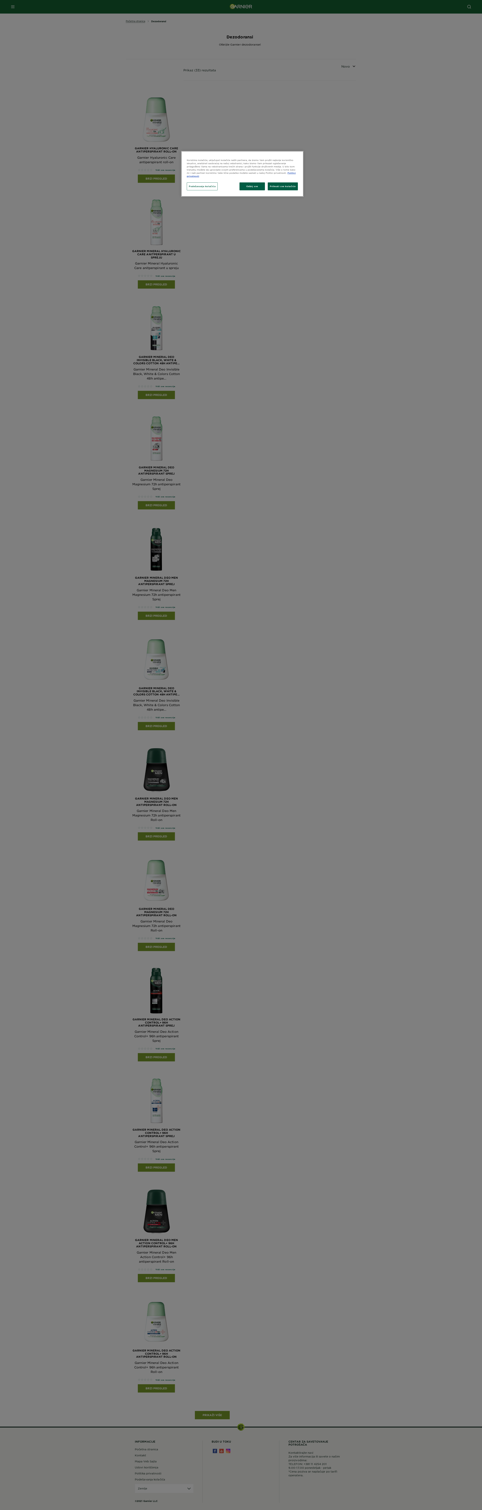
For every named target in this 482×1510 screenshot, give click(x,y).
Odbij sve (252, 186)
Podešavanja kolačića (202, 186)
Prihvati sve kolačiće (283, 186)
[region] (242, 174)
